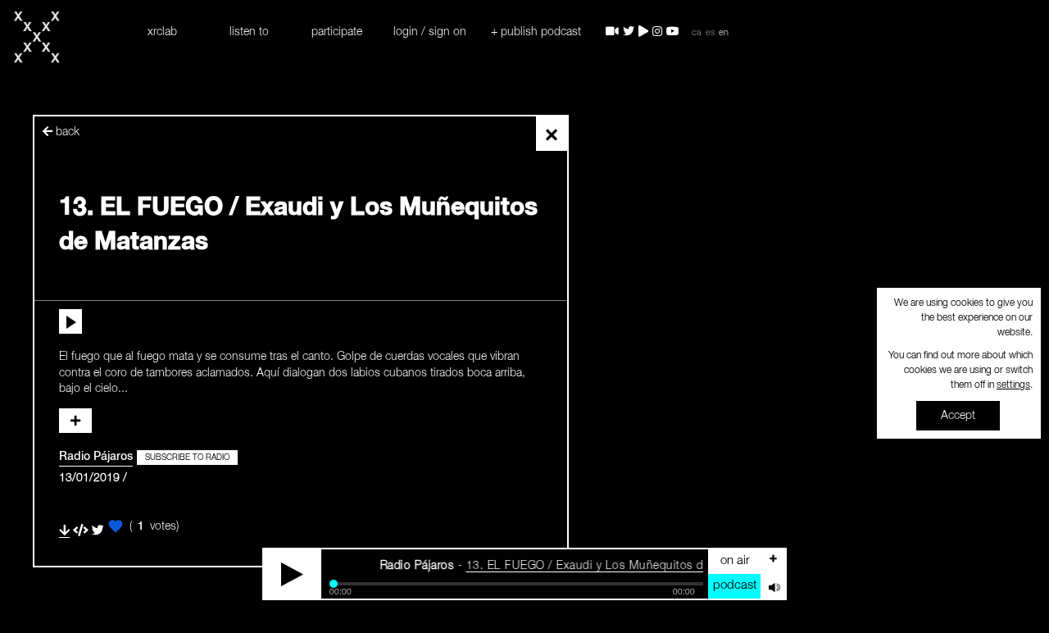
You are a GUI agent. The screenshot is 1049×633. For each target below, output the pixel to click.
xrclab (162, 32)
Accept (958, 415)
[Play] (292, 574)
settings (1013, 385)
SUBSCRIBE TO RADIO (187, 457)
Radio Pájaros (96, 456)
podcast (734, 585)
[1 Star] (115, 526)
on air (735, 560)
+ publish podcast (536, 32)
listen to (249, 32)
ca (697, 33)
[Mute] (773, 586)
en (724, 33)
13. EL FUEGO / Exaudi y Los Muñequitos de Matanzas (606, 566)
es (710, 33)
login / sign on (429, 32)
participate (336, 32)
